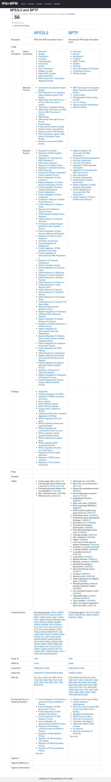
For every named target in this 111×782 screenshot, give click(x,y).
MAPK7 (45, 639)
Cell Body (77, 66)
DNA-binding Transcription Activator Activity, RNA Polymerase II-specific (52, 112)
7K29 (41, 680)
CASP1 (55, 617)
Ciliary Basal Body (45, 76)
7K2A (45, 680)
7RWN (76, 692)
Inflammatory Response (47, 162)
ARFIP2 (60, 612)
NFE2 (42, 641)
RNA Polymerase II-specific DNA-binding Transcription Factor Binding (51, 136)
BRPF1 (37, 617)
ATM (52, 614)
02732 (36, 663)
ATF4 (47, 614)
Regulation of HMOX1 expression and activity (51, 397)
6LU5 (86, 685)
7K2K (41, 682)
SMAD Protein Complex (82, 716)
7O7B (46, 682)
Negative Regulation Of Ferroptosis (52, 311)
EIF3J (36, 627)
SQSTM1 (72, 617)
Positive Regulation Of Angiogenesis (47, 244)
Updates (57, 3)
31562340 (83, 539)
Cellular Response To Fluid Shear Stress (51, 298)
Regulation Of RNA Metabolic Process (49, 734)
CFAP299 (56, 619)
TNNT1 (43, 651)
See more (39, 753)
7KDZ (76, 689)
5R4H (71, 682)
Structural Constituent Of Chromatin (82, 732)
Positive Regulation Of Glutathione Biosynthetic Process (52, 344)
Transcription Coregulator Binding (51, 107)
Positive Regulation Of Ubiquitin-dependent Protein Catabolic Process (51, 365)
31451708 (59, 486)
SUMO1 (37, 649)
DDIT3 (51, 624)
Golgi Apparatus (44, 61)
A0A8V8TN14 (39, 672)
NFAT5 (36, 641)
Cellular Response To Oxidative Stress (50, 205)
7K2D (60, 680)
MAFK (58, 636)
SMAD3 (96, 614)
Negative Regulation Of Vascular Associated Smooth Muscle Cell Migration (51, 358)
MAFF (47, 636)
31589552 (94, 561)
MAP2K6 (37, 639)
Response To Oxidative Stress (50, 165)
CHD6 (62, 619)
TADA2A (51, 649)
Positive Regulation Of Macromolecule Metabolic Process (52, 722)
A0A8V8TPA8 (50, 672)
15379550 (70, 14)
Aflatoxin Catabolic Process (49, 265)
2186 (70, 658)
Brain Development (80, 175)
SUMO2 (44, 649)
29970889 (95, 547)
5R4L (89, 682)
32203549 (61, 493)
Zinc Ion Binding (79, 102)
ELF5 (56, 627)
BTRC (49, 617)
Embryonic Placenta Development (86, 158)
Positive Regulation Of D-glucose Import (51, 268)
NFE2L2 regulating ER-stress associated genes (49, 448)
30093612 (93, 515)
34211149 (77, 486)
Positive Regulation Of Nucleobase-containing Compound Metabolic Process (52, 701)
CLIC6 (36, 622)
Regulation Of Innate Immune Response (49, 237)
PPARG (37, 644)
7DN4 (71, 687)
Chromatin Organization (82, 160)
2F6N (75, 677)
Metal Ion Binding (80, 107)
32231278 (56, 495)
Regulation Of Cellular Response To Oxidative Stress (52, 324)
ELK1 (60, 627)
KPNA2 (55, 634)
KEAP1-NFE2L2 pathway (48, 403)
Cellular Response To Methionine (51, 272)
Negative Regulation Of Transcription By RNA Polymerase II (82, 153)
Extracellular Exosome (82, 71)
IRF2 (56, 632)
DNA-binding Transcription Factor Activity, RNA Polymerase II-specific (51, 102)
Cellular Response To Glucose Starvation (50, 220)
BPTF (73, 32)
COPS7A (43, 622)
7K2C (55, 680)
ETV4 (41, 629)
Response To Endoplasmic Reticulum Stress (48, 210)
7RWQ (93, 692)
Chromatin (42, 51)
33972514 (95, 544)
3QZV (81, 680)
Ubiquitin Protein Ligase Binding (50, 129)
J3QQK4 (72, 672)
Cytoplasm (42, 58)
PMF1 (60, 641)
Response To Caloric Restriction (51, 275)
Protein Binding (44, 124)
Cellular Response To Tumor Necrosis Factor (49, 285)
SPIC (54, 646)
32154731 (92, 595)
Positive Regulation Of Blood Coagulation (49, 195)
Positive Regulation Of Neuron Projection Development (50, 188)
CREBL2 (37, 624)
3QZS (71, 680)
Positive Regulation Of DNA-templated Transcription (49, 249)
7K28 (36, 680)
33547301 (77, 491)
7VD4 (71, 694)
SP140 (48, 646)
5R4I (75, 682)
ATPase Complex (80, 73)
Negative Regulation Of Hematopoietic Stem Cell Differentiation (48, 331)
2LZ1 (41, 677)
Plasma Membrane (45, 68)
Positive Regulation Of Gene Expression (49, 178)
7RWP (87, 692)
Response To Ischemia (47, 150)
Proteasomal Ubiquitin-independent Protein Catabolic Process (52, 173)
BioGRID (17, 25)
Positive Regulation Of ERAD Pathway (49, 349)
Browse (31, 3)
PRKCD (50, 644)
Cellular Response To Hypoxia (50, 289)
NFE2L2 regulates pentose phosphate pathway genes (48, 434)
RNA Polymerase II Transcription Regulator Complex (51, 79)
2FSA (80, 677)
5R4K (84, 682)
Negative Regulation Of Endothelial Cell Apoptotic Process (52, 376)
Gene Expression (45, 170)
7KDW (71, 689)
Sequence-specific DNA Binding (50, 131)
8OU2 (85, 694)
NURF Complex (79, 61)
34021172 (59, 481)
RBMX (56, 644)
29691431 (93, 534)
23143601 (88, 556)
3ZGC (45, 677)
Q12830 (79, 672)
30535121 (93, 559)
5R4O (76, 685)
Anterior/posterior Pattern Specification (83, 181)
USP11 (62, 651)
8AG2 (76, 694)
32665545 (77, 508)
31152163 (51, 486)
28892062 (92, 503)
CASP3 (61, 617)
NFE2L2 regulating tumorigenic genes (50, 439)
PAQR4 (55, 641)
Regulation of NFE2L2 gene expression (49, 453)
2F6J (71, 677)
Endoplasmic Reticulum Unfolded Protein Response (51, 200)
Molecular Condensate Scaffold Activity (50, 142)
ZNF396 (54, 654)
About (23, 3)
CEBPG (42, 619)
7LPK (86, 689)
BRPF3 (43, 617)
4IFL (50, 677)
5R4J (80, 682)
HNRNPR (50, 632)
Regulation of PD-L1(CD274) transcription (49, 463)
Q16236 (60, 672)
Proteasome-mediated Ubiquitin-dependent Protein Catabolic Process (50, 226)
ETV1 (36, 629)
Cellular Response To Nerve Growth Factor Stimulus (84, 198)
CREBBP (57, 622)
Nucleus (41, 54)
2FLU (36, 677)
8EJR (36, 685)
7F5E (80, 687)
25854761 (85, 573)
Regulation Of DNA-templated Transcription (50, 154)
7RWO (81, 692)
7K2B (50, 680)
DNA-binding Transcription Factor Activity (51, 120)
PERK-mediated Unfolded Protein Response (51, 215)
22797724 (77, 554)
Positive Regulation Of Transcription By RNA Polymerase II (51, 255)
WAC (41, 654)
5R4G (96, 680)
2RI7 (94, 677)
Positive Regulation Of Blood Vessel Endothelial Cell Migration (51, 232)
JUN (60, 632)
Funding (48, 3)
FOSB (59, 629)
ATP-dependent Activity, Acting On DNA (85, 98)
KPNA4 (37, 636)
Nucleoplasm (43, 56)
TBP (56, 649)
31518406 (87, 547)
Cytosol (41, 66)
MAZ (77, 614)
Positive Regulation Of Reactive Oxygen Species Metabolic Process (50, 382)
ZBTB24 (47, 654)
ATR (56, 614)
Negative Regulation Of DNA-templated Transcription (84, 185)
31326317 (77, 571)
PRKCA (44, 644)
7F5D (76, 687)
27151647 (82, 495)
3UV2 (86, 680)
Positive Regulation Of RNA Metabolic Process (49, 717)
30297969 (91, 600)
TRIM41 (56, 651)
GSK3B (43, 632)
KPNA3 (61, 634)
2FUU (89, 677)
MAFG (53, 636)
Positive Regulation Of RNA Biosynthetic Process (49, 707)
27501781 (91, 512)
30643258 (77, 588)
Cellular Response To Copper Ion (51, 282)
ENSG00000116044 (42, 668)
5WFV (55, 677)
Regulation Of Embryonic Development (48, 261)
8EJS (41, 685)
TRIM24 (49, 651)
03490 (71, 663)
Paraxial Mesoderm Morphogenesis (80, 702)
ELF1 (41, 627)
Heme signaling (44, 401)
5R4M (94, 682)
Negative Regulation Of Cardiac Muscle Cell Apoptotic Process (50, 183)
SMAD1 (42, 646)
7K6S (94, 687)
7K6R (89, 687)
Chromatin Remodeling (82, 162)
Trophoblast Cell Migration (83, 721)
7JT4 (85, 687)
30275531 (91, 537)
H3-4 (93, 612)
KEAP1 (49, 634)
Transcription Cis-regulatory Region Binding (52, 88)
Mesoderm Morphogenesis (83, 714)
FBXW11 (52, 629)
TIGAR (37, 651)
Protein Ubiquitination (46, 192)
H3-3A (88, 612)
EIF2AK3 (58, 624)
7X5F (56, 682)
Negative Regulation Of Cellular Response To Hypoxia (50, 320)
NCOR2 (58, 639)
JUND (36, 634)
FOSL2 (37, 632)
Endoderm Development (82, 177)
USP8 (36, 654)
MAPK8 (51, 639)
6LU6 (90, 685)
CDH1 (36, 619)
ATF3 (42, 614)
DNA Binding (43, 117)
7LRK (91, 689)
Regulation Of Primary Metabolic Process (51, 749)
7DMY (95, 685)
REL (61, 644)
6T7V (60, 677)
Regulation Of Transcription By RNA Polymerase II (50, 159)
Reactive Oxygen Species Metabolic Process (48, 307)
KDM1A (42, 634)
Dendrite (76, 63)
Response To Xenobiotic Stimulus (51, 167)
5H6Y (91, 680)
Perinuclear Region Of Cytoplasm (86, 68)
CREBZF (44, 624)
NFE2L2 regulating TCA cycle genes (50, 419)
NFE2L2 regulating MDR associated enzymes (47, 443)
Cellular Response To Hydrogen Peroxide (50, 278)
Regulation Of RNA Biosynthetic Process (51, 744)
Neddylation (43, 391)
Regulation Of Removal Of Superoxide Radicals (48, 371)
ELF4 (51, 627)
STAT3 (59, 646)
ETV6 (46, 629)
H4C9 (97, 612)
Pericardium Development (83, 719)
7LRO (96, 689)
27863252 (91, 522)
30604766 (43, 486)
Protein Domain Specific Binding (51, 126)
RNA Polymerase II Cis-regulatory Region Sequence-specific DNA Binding (51, 95)
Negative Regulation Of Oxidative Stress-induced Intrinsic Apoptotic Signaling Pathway (51, 338)
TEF (60, 649)
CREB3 (50, 622)
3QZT (76, 680)
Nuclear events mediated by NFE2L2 (49, 409)
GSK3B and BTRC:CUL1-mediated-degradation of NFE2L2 (52, 414)
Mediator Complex (45, 71)
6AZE (81, 685)
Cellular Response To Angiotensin (51, 353)
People (39, 3)
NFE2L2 (41, 32)
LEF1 (42, 636)
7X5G (60, 682)
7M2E (71, 692)
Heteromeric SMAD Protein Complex (83, 724)
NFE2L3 (48, 641)
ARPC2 (37, 614)
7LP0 (81, 689)
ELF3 (46, 627)
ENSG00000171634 (76, 668)
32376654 (90, 481)
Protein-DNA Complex (47, 73)
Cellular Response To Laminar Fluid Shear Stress (52, 302)
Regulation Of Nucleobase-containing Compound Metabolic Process (50, 728)
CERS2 (49, 619)
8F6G (81, 694)
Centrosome (43, 63)
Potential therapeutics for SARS (50, 394)
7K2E (36, 682)
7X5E (51, 682)
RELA (36, 646)
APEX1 (54, 612)
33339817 (85, 598)
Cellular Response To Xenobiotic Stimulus (51, 293)
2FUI (85, 677)
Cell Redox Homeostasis (48, 240)
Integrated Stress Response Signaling (49, 315)
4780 (36, 658)
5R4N (71, 685)
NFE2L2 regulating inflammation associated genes (50, 424)
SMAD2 (89, 614)
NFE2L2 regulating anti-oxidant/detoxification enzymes (50, 429)
